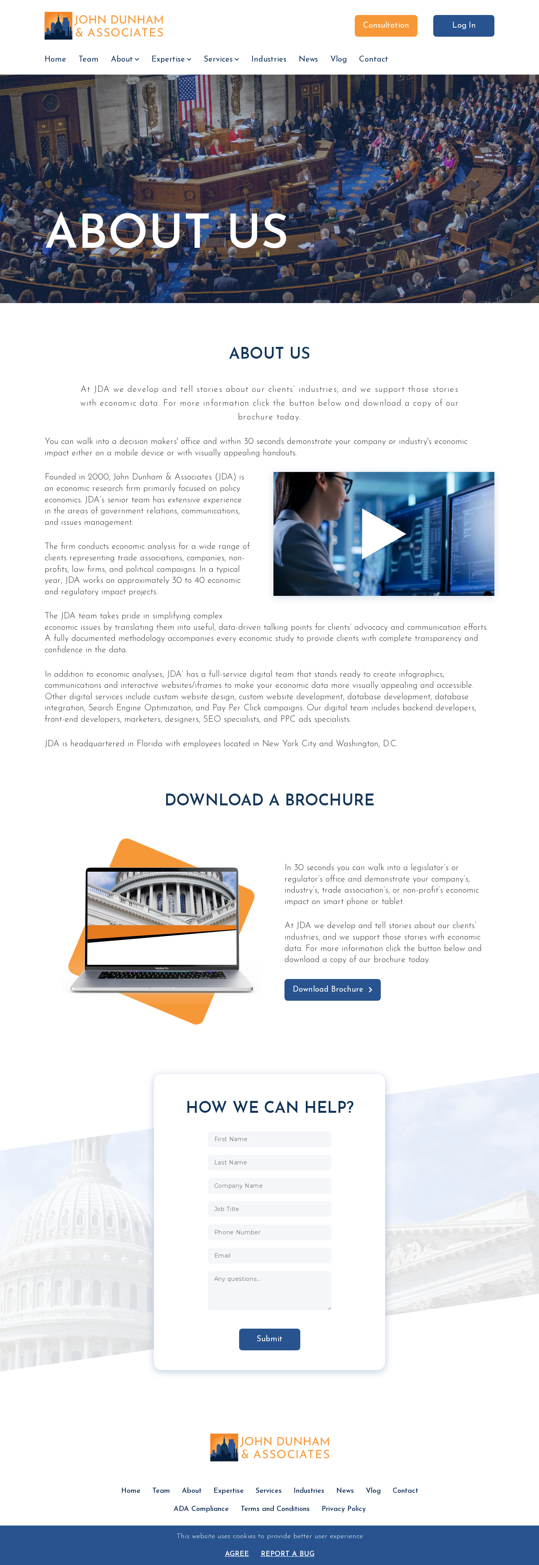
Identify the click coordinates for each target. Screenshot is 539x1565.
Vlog (338, 60)
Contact (373, 60)
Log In (464, 26)
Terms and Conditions (275, 1509)
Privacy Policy (344, 1509)
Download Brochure (328, 990)
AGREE (237, 1554)
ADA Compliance (201, 1509)
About (122, 60)
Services (218, 60)
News (308, 60)
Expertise (168, 60)
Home (55, 60)
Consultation (386, 26)
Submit (269, 1339)
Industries (268, 60)
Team (89, 60)
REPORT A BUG (287, 1554)
